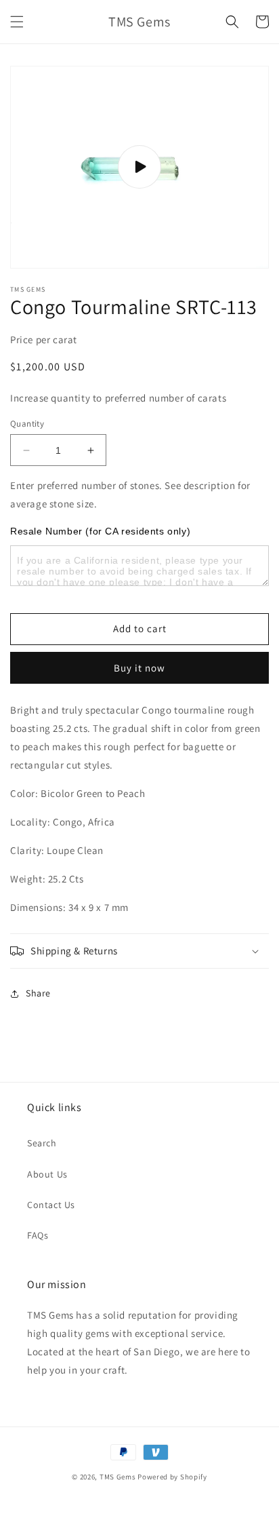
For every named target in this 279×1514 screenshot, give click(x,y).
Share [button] (38, 993)
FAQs (37, 1235)
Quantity (27, 423)
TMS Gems (118, 1476)
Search (42, 1143)
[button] (17, 22)
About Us (47, 1174)
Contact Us (51, 1205)
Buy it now (139, 667)
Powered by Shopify (172, 1476)
